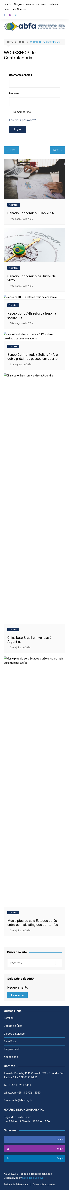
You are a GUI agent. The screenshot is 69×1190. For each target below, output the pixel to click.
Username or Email (20, 74)
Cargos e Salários (24, 4)
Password (15, 93)
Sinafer (8, 4)
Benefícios (10, 1041)
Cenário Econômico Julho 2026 (30, 213)
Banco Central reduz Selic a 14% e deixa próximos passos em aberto (32, 357)
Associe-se (17, 995)
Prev (13, 150)
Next (55, 150)
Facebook (4, 15)
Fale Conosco (19, 9)
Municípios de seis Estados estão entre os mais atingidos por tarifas (32, 923)
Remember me (22, 111)
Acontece (13, 205)
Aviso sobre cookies (44, 1184)
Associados (11, 1057)
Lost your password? (22, 120)
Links (7, 9)
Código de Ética (13, 1025)
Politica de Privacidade (16, 1184)
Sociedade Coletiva (32, 1177)
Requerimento (12, 1049)
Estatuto (9, 1018)
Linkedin (16, 15)
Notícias (53, 4)
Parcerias (41, 4)
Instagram (10, 15)
